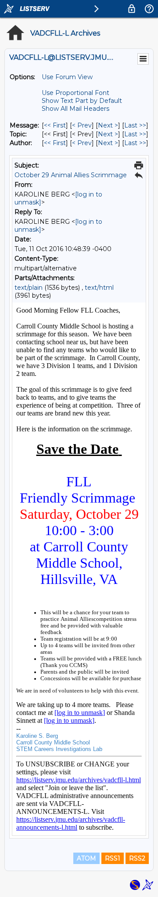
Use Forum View (67, 77)
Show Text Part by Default (82, 101)
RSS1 (112, 858)
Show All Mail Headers (75, 109)
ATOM (86, 858)
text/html (99, 288)
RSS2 (137, 858)
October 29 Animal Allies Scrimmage (70, 175)
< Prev (82, 125)
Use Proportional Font (75, 93)
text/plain (28, 288)
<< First (55, 125)
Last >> (135, 125)
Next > (108, 125)
